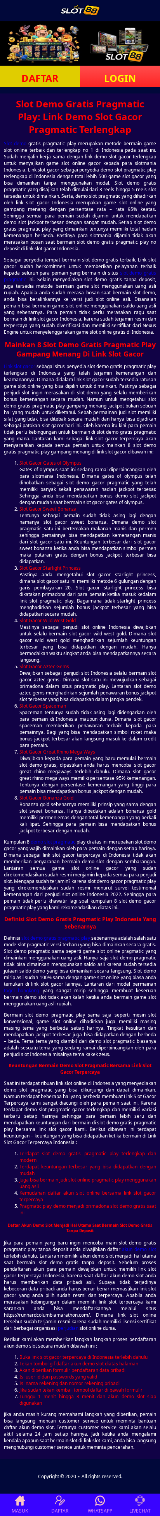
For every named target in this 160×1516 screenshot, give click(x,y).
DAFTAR (40, 78)
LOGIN (120, 78)
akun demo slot (139, 1249)
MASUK (20, 1511)
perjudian (68, 1328)
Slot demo (15, 143)
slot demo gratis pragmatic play (55, 938)
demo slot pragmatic (53, 842)
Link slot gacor (19, 366)
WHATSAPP (100, 1511)
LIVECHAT (140, 1511)
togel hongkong (21, 990)
